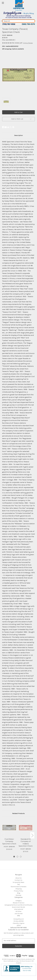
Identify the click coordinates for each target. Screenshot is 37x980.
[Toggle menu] (3, 3)
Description (18, 135)
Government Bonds (18, 907)
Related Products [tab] (18, 813)
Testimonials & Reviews (18, 886)
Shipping (18, 889)
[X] (11, 127)
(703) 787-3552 (8, 24)
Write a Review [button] (28, 43)
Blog (18, 893)
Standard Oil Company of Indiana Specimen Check (26, 842)
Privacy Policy (18, 891)
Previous (3, 835)
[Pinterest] (13, 127)
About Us (19, 878)
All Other (18, 911)
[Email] (6, 127)
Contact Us (18, 880)
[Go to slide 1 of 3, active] (14, 856)
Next (32, 835)
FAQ (18, 884)
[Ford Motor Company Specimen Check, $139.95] (9, 828)
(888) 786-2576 (28, 24)
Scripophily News (18, 882)
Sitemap (18, 895)
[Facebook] (3, 127)
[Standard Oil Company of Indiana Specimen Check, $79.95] (25, 828)
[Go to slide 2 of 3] (17, 856)
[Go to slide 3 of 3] (20, 856)
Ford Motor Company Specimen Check (9, 841)
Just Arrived (18, 913)
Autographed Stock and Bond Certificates (18, 905)
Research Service (18, 903)
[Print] (8, 127)
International (18, 909)
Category (19, 901)
